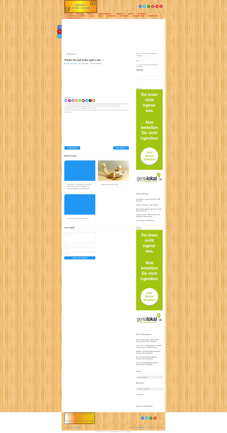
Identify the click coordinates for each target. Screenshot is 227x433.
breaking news (153, 16)
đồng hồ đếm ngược (142, 339)
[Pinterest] (69, 101)
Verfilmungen (124, 16)
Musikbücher (111, 16)
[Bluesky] (86, 101)
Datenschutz (68, 14)
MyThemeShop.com (141, 427)
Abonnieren (140, 70)
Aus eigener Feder (138, 16)
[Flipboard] (83, 101)
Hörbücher (119, 14)
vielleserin (77, 427)
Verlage (90, 14)
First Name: (139, 55)
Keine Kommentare (96, 63)
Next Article (120, 148)
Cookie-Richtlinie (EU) (73, 18)
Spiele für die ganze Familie (75, 16)
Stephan (138, 351)
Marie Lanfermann (71, 63)
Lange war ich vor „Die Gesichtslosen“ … (79, 218)
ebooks (130, 14)
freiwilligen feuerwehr (114, 431)
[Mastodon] (72, 101)
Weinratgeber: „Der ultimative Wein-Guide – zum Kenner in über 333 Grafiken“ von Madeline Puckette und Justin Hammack (79, 186)
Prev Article (72, 148)
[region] (113, 34)
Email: (138, 60)
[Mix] (76, 101)
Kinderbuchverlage (104, 14)
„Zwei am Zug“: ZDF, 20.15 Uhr (145, 220)
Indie (100, 16)
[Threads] (90, 101)
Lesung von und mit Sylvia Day (109, 184)
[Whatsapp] (79, 101)
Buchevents (142, 14)
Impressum (80, 14)
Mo (137, 357)
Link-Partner (140, 394)
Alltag (92, 16)
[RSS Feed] (93, 101)
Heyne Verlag (71, 54)
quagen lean (128, 431)
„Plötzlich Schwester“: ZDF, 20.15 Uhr (147, 205)
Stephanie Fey (100, 104)
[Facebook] (66, 101)
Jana (137, 363)
